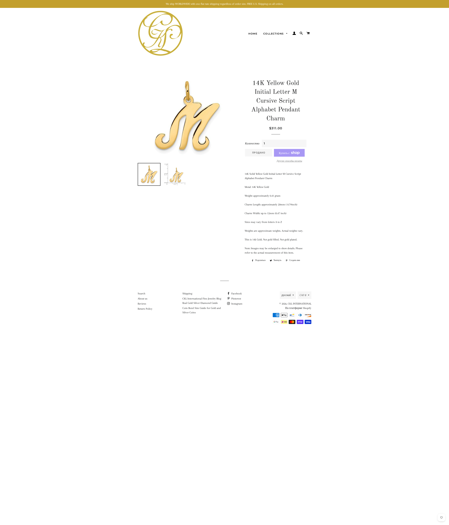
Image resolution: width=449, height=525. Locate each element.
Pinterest (236, 298)
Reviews (142, 303)
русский (286, 295)
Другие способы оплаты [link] (289, 161)
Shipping (187, 293)
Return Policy (145, 308)
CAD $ (303, 295)
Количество (252, 143)
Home (252, 33)
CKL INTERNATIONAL (299, 303)
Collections (274, 33)
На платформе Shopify (298, 308)
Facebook (236, 293)
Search (141, 293)
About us (142, 298)
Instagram (236, 303)
